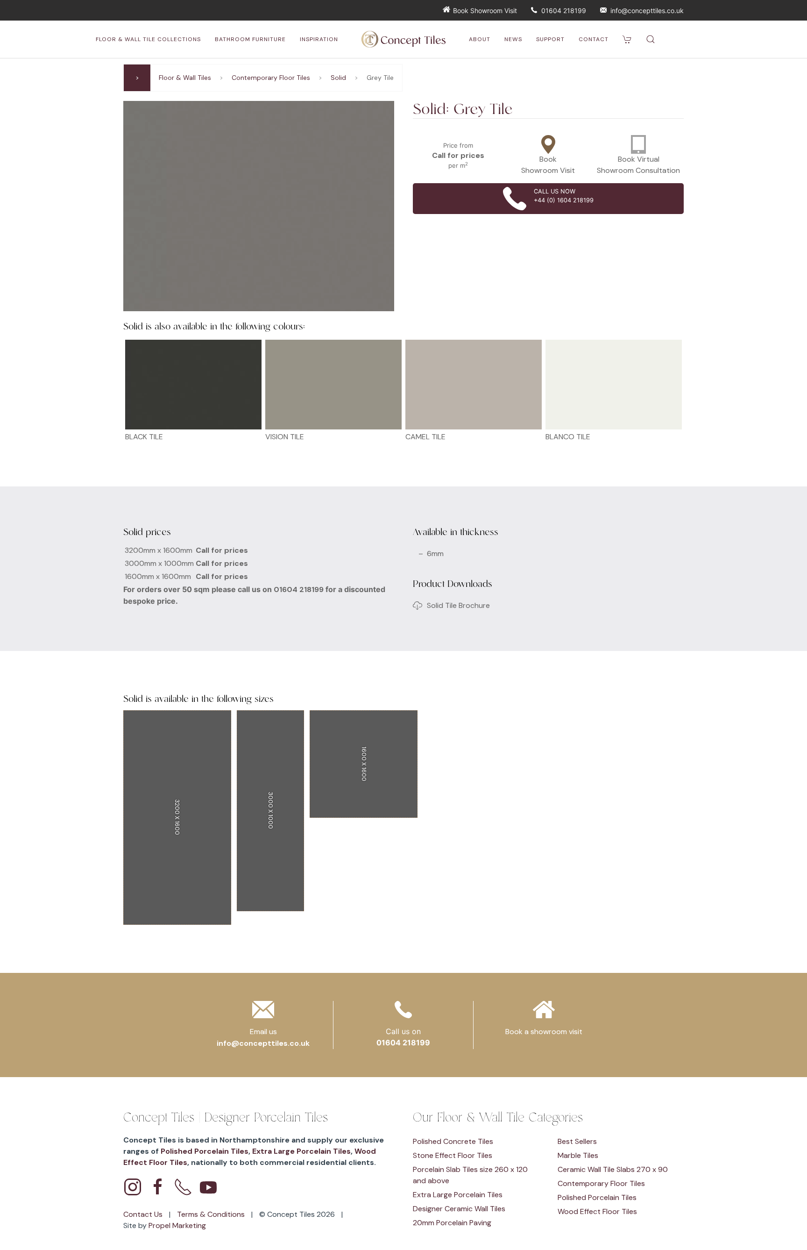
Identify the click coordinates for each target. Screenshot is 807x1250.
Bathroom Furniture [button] (250, 39)
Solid (338, 77)
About (479, 39)
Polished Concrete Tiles (453, 1141)
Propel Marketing (177, 1225)
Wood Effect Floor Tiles (597, 1211)
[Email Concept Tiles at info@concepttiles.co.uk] (263, 1012)
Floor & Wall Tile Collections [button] (148, 39)
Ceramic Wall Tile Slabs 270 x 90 (613, 1169)
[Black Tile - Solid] (193, 384)
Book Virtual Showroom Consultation (638, 164)
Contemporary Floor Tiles (271, 77)
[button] (650, 39)
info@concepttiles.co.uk (647, 10)
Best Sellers (577, 1141)
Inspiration (319, 39)
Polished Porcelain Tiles (204, 1151)
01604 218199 (563, 10)
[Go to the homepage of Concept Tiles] (403, 39)
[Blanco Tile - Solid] (614, 384)
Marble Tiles (578, 1155)
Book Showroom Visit (485, 10)
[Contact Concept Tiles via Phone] (183, 1187)
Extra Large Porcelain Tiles (301, 1151)
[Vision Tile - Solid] (333, 384)
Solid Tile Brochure (458, 605)
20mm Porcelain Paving (452, 1223)
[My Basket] (627, 39)
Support (550, 39)
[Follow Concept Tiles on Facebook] (158, 1187)
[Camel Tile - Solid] (474, 384)
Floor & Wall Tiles (185, 77)
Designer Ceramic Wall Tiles (459, 1209)
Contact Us (143, 1214)
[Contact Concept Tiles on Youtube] (208, 1187)
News (513, 39)
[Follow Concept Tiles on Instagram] (132, 1187)
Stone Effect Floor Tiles (452, 1155)
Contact (594, 39)
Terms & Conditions (212, 1214)
